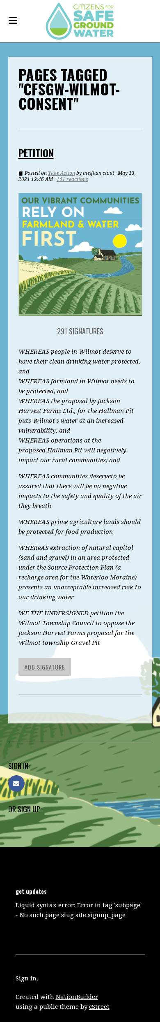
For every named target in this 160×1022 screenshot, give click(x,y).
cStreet (99, 1006)
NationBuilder (77, 997)
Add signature (45, 667)
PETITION (36, 152)
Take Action (61, 173)
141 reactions (72, 179)
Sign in (26, 978)
